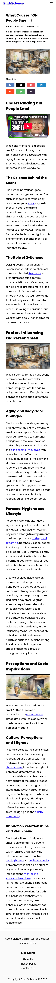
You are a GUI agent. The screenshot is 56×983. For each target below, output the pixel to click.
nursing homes (15, 860)
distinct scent (34, 714)
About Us (28, 959)
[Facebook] (10, 85)
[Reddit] (10, 91)
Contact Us (28, 968)
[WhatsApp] (20, 91)
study (31, 203)
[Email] (31, 91)
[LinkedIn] (41, 85)
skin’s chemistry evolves (25, 450)
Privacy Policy (28, 963)
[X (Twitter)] (20, 85)
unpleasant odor (39, 860)
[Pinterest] (31, 85)
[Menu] (51, 3)
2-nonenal (35, 273)
